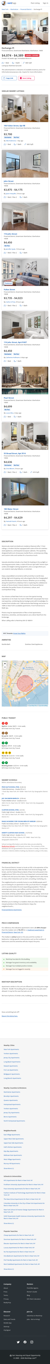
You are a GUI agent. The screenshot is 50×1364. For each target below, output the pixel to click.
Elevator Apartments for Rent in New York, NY (19, 1243)
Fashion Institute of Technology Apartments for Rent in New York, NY (24, 1194)
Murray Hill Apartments (12, 1163)
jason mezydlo (11, 193)
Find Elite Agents (32, 1288)
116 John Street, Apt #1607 (15, 342)
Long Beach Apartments (12, 1062)
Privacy (6, 1299)
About (6, 1288)
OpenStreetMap (43, 705)
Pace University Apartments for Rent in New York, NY (22, 1189)
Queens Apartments (11, 1100)
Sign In (45, 3)
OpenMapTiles (33, 705)
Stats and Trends (9, 1319)
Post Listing (35, 3)
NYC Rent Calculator (34, 1299)
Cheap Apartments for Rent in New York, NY (19, 1235)
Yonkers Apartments (11, 1053)
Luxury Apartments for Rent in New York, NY (19, 1248)
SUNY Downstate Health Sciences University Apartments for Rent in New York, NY (24, 1217)
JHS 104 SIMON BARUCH (10, 798)
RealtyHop (7, 1302)
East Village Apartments (12, 1135)
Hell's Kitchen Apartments (13, 1147)
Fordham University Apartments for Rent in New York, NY (23, 1184)
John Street (8, 181)
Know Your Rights (19, 633)
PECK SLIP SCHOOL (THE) (10, 787)
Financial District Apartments (12, 910)
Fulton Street (9, 289)
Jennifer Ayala (10, 249)
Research (7, 1316)
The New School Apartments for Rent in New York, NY (22, 1199)
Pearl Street (9, 398)
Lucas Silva (9, 413)
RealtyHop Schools (8, 846)
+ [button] (5, 663)
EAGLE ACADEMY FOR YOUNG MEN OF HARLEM (19, 821)
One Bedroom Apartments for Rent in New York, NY (21, 1256)
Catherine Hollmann (13, 357)
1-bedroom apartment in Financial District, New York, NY (23, 931)
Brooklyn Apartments (11, 1096)
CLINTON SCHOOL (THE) (10, 810)
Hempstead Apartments (12, 1104)
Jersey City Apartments (11, 1058)
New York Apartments (11, 1049)
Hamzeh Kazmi (11, 521)
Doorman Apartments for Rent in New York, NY (20, 1239)
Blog (28, 1295)
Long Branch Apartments (12, 1078)
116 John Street (10, 234)
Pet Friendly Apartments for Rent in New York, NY (21, 1260)
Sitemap (6, 1327)
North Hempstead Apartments (14, 1121)
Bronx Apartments (10, 1117)
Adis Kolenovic (11, 141)
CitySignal (7, 1330)
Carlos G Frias (10, 302)
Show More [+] (9, 1168)
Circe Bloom (10, 468)
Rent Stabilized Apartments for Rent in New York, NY (22, 1264)
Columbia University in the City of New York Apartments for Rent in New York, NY (24, 1204)
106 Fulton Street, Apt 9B (14, 125)
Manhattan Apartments (12, 1092)
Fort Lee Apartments (11, 1070)
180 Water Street (11, 509)
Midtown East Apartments (13, 1155)
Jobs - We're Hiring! (33, 1319)
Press (5, 1292)
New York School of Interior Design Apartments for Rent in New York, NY (24, 1211)
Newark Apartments (11, 1066)
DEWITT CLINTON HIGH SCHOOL (13, 833)
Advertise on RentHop (34, 1316)
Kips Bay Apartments (11, 1151)
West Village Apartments (12, 1159)
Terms (6, 1295)
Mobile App (8, 1323)
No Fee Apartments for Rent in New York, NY (19, 1252)
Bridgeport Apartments (12, 1074)
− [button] (5, 667)
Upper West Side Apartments (14, 1139)
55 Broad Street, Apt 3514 (15, 453)
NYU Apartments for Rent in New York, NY (18, 1180)
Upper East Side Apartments (13, 1143)
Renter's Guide (32, 1292)
